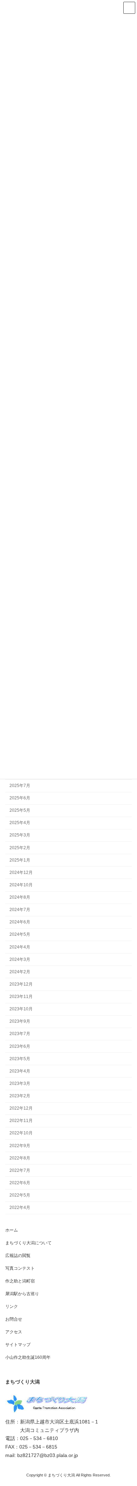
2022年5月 (19, 1195)
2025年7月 (19, 785)
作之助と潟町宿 (20, 1281)
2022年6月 (19, 1182)
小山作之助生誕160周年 (28, 1357)
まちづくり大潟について (28, 1242)
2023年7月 (19, 1033)
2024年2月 (19, 971)
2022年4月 (19, 1207)
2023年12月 (21, 983)
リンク (11, 1306)
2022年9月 (19, 1145)
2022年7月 (19, 1170)
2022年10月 (21, 1132)
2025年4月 (19, 822)
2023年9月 (19, 1021)
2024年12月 (21, 872)
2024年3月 (19, 959)
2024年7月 (19, 909)
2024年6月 (19, 922)
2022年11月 (21, 1120)
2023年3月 (19, 1083)
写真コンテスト (20, 1268)
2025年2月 (19, 847)
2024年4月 (19, 946)
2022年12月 (21, 1108)
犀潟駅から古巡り (22, 1293)
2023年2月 (19, 1095)
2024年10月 (21, 884)
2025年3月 (19, 835)
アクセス (13, 1331)
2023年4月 (19, 1070)
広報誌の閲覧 (18, 1255)
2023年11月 (21, 996)
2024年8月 (19, 897)
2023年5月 (19, 1058)
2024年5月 (19, 934)
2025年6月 (19, 797)
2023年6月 (19, 1046)
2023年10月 (21, 1008)
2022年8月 (19, 1157)
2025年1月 (19, 859)
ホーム (11, 1230)
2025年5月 (19, 810)
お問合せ (13, 1319)
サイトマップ (18, 1344)
